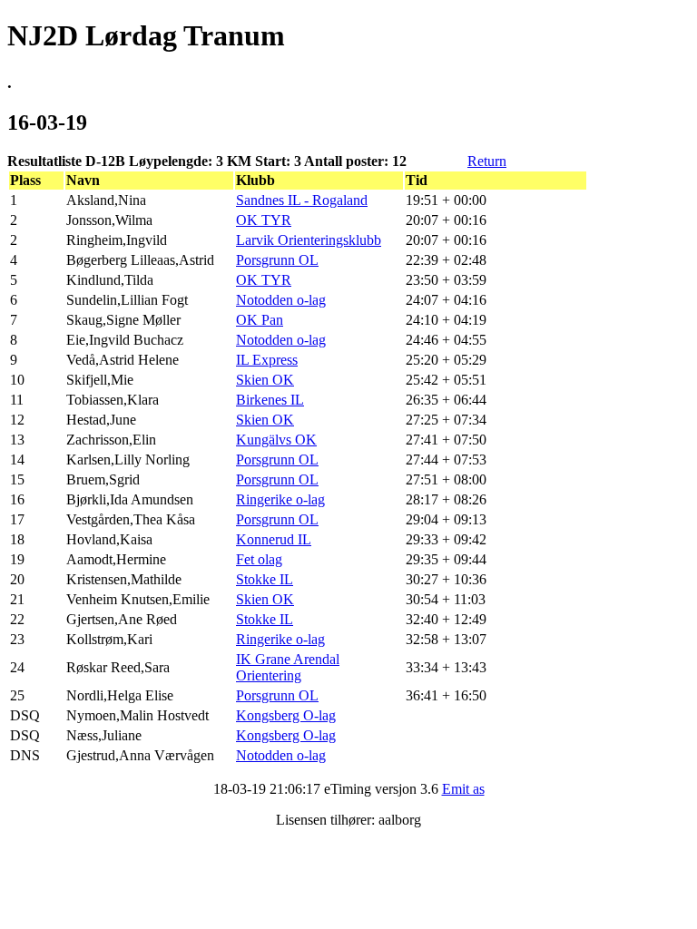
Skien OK (265, 379)
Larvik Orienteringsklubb (308, 240)
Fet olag (259, 559)
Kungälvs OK (276, 439)
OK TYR (263, 220)
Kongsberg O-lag (286, 715)
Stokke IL (264, 579)
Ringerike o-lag (280, 499)
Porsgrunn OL (277, 260)
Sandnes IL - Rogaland (302, 200)
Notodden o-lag (281, 300)
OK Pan (259, 320)
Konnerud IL (273, 539)
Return (486, 161)
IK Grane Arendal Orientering (287, 667)
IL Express (267, 359)
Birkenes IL (270, 399)
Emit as (463, 789)
